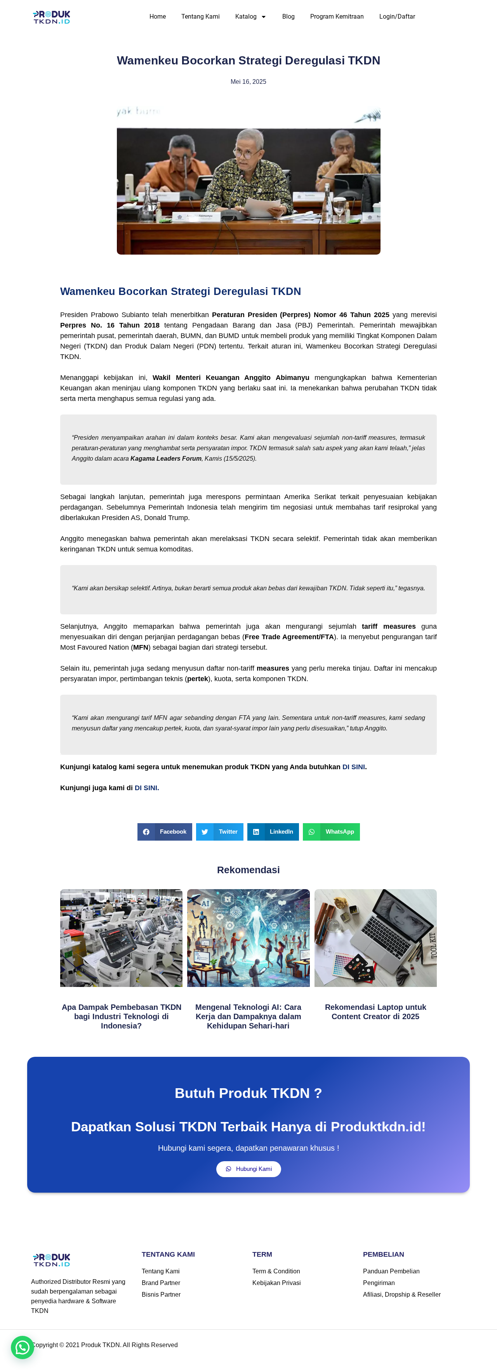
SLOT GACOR (157, 1365)
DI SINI (353, 767)
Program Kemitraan (337, 16)
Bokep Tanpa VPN (279, 1365)
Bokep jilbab (118, 1365)
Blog (288, 16)
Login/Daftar (397, 16)
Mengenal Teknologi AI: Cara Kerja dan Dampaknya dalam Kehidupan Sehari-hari (248, 1016)
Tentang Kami (200, 16)
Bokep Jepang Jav (73, 1365)
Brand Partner (161, 1283)
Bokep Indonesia (23, 1365)
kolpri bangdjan (376, 1365)
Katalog (246, 16)
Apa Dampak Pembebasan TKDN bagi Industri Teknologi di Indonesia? (121, 1016)
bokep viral (237, 1365)
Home (157, 16)
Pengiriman (379, 1283)
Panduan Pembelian (391, 1271)
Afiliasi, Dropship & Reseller (402, 1294)
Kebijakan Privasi (276, 1283)
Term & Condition (276, 1271)
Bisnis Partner (161, 1294)
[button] (165, 832)
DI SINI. (147, 788)
